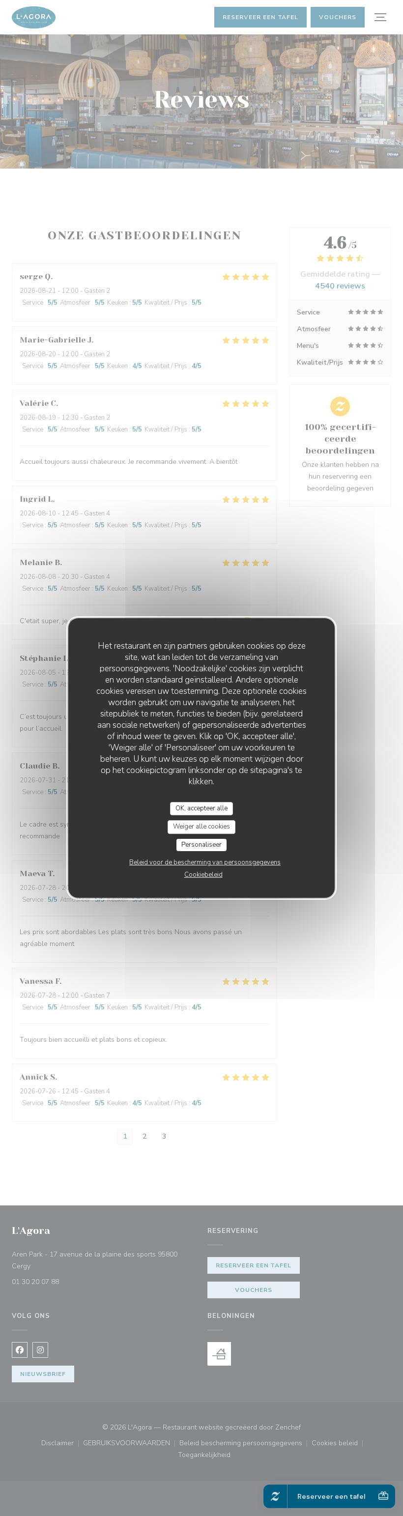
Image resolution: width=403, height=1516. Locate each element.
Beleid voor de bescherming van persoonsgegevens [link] (205, 862)
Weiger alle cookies (201, 826)
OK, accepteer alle (201, 808)
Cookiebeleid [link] (203, 874)
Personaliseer (201, 844)
